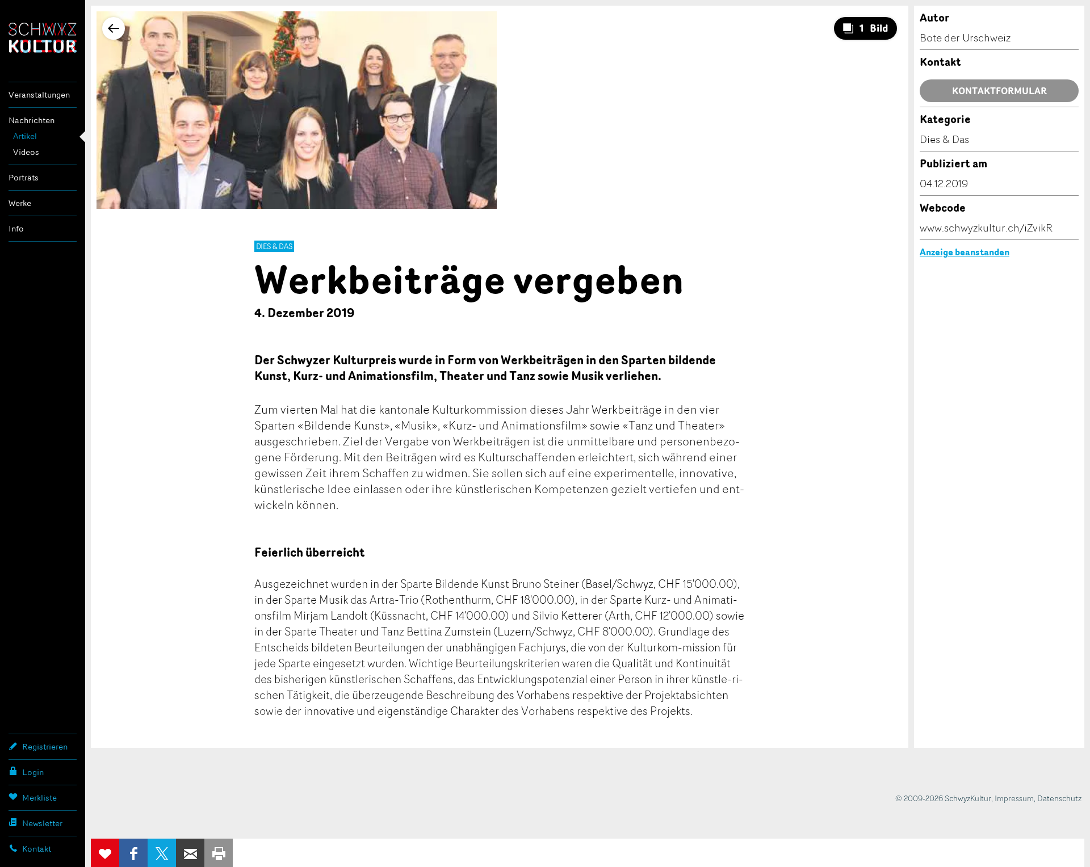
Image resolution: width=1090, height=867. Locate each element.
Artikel (25, 136)
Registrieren (45, 746)
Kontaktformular (999, 91)
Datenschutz (1059, 798)
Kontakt (36, 849)
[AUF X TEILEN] (162, 853)
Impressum (1014, 798)
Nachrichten (31, 120)
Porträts (24, 177)
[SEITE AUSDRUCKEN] (218, 853)
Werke (20, 203)
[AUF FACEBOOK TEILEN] (133, 853)
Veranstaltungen (39, 94)
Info (16, 228)
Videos (26, 152)
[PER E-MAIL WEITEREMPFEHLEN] (190, 853)
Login (33, 772)
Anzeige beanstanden (964, 252)
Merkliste (39, 797)
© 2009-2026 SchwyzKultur (943, 798)
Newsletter (42, 823)
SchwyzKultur (43, 37)
